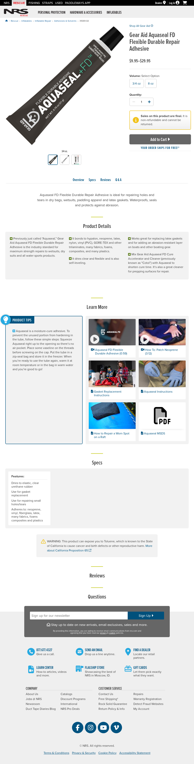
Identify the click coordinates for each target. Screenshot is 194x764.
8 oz (151, 83)
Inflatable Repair (43, 20)
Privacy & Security (84, 753)
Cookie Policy (107, 753)
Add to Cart (158, 139)
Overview (78, 179)
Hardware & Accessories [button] (86, 12)
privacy (103, 632)
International (69, 704)
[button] (112, 338)
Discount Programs (73, 699)
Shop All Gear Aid (140, 26)
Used (59, 3)
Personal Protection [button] (51, 12)
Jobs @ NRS (34, 699)
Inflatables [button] (114, 12)
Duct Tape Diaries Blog (41, 709)
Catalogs (66, 694)
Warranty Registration (147, 699)
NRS (6, 3)
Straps (47, 3)
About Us (32, 694)
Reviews (105, 179)
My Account (141, 709)
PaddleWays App (77, 3)
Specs (92, 179)
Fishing (34, 3)
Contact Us (106, 694)
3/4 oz (136, 83)
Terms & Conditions (56, 753)
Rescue (19, 3)
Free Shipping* (108, 699)
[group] (64, 89)
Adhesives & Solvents (65, 20)
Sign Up (145, 615)
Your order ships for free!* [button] (160, 147)
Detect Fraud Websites (148, 704)
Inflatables (26, 20)
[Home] (6, 20)
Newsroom (33, 704)
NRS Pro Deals (70, 709)
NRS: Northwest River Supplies (16, 12)
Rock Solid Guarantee (113, 704)
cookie (112, 632)
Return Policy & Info (112, 709)
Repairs (138, 694)
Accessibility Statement (134, 753)
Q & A (118, 179)
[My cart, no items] (186, 3)
